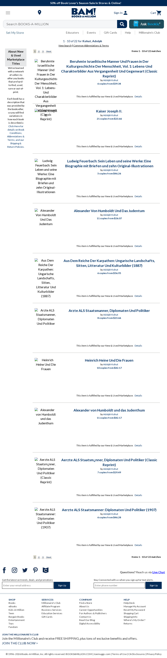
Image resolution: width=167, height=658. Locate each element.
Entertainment (17, 620)
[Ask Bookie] (146, 24)
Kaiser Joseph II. (109, 111)
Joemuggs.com (102, 654)
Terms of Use (119, 654)
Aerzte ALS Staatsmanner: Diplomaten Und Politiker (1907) (109, 510)
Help (128, 32)
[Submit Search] (122, 24)
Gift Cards (110, 32)
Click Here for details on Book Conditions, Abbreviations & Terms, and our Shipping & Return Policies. (15, 136)
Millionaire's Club (149, 32)
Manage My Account (135, 606)
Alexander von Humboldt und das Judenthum (109, 410)
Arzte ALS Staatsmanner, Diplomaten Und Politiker (109, 310)
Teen (11, 613)
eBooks (13, 606)
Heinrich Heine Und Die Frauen (109, 360)
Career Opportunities (91, 609)
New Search (65, 45)
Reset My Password (134, 609)
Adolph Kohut (110, 80)
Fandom (13, 626)
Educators (72, 32)
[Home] (83, 13)
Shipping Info (130, 616)
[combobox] (67, 24)
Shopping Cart (131, 613)
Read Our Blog (87, 620)
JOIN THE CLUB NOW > (20, 643)
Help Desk (129, 602)
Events (91, 32)
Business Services (52, 609)
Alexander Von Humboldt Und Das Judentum (109, 211)
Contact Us (85, 616)
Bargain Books (16, 616)
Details (138, 96)
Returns (128, 623)
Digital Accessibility (89, 623)
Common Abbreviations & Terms (91, 45)
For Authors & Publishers (93, 613)
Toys (11, 623)
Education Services (52, 613)
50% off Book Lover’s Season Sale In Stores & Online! (85, 3)
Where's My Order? (134, 620)
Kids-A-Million (16, 609)
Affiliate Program (51, 606)
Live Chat (158, 572)
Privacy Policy (154, 654)
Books (12, 602)
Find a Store (85, 602)
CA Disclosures (136, 654)
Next (48, 51)
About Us (84, 606)
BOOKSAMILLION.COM (79, 654)
